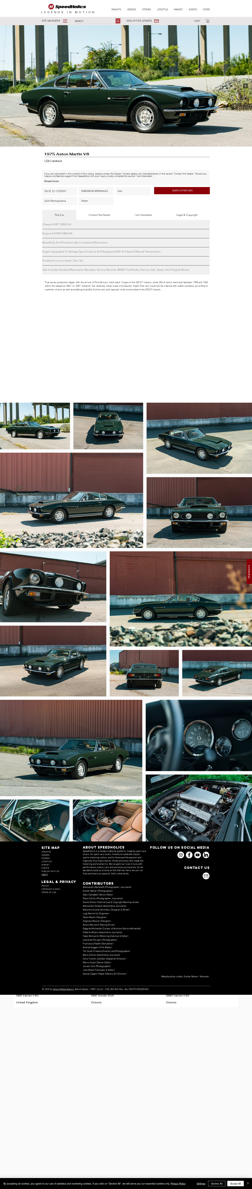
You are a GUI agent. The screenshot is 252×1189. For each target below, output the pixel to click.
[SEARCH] (118, 20)
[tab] (59, 215)
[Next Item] (245, 85)
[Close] (248, 1183)
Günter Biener (191, 976)
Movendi (204, 976)
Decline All (216, 1183)
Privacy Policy (178, 1183)
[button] (57, 21)
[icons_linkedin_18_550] (206, 855)
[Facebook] (189, 855)
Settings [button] (201, 1183)
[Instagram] (180, 855)
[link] (208, 21)
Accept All (235, 1183)
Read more (51, 181)
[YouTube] (197, 855)
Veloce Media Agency (63, 989)
